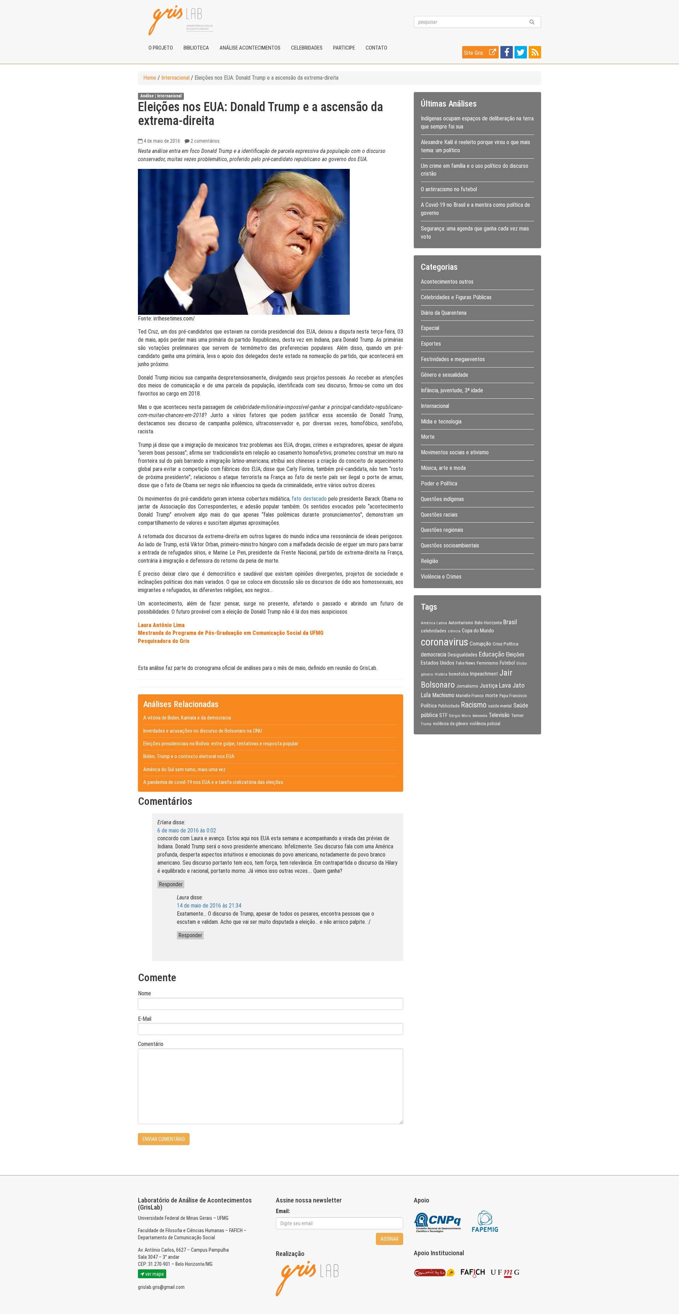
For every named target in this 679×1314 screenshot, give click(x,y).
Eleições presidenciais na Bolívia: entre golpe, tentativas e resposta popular (220, 743)
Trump (426, 723)
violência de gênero (450, 723)
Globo (521, 663)
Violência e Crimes (441, 576)
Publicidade (448, 706)
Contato (376, 48)
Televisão (499, 715)
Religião (429, 561)
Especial (430, 328)
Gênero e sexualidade (444, 374)
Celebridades (307, 48)
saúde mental (500, 706)
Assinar (390, 1239)
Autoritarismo (460, 622)
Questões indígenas (442, 499)
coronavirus (444, 642)
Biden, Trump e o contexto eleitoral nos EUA (188, 756)
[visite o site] (438, 1221)
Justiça (489, 685)
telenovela (479, 715)
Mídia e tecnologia (441, 421)
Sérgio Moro (460, 715)
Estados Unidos (437, 663)
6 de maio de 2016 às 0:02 (186, 830)
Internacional (175, 77)
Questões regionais (442, 530)
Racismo (474, 704)
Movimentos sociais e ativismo (455, 452)
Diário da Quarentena (443, 312)
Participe (344, 48)
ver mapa (154, 1274)
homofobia (459, 674)
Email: (283, 1211)
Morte (428, 436)
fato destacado (309, 498)
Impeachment (484, 674)
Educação (491, 654)
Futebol (507, 663)
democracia (433, 655)
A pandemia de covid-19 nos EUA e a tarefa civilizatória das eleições (213, 782)
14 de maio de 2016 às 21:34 (209, 905)
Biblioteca (196, 48)
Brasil (510, 622)
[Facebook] (506, 53)
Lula (426, 695)
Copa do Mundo (478, 630)
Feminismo (487, 663)
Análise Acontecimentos (250, 48)
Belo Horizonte (488, 622)
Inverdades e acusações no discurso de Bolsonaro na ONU (202, 731)
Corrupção (480, 644)
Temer (517, 715)
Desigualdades (462, 655)
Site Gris (474, 53)
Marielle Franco (470, 695)
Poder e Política (439, 483)
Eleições (515, 654)
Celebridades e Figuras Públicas (456, 297)
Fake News (465, 663)
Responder (171, 884)
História (441, 674)
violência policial (485, 723)
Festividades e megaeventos (453, 359)
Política (429, 705)
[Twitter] (520, 53)
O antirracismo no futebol (449, 189)
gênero (427, 674)
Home (149, 77)
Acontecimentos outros (447, 281)
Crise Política (505, 644)
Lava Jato (511, 685)
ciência (454, 630)
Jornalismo (467, 686)
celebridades (433, 630)
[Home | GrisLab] (181, 20)
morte (491, 695)
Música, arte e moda (443, 468)
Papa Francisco (513, 695)
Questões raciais (439, 514)
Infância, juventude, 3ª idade (452, 390)
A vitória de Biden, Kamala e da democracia (187, 718)
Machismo (443, 695)
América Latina (434, 622)
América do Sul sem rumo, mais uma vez (184, 769)
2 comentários (205, 141)
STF (443, 715)
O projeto (161, 48)
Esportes (431, 343)
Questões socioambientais (450, 545)
